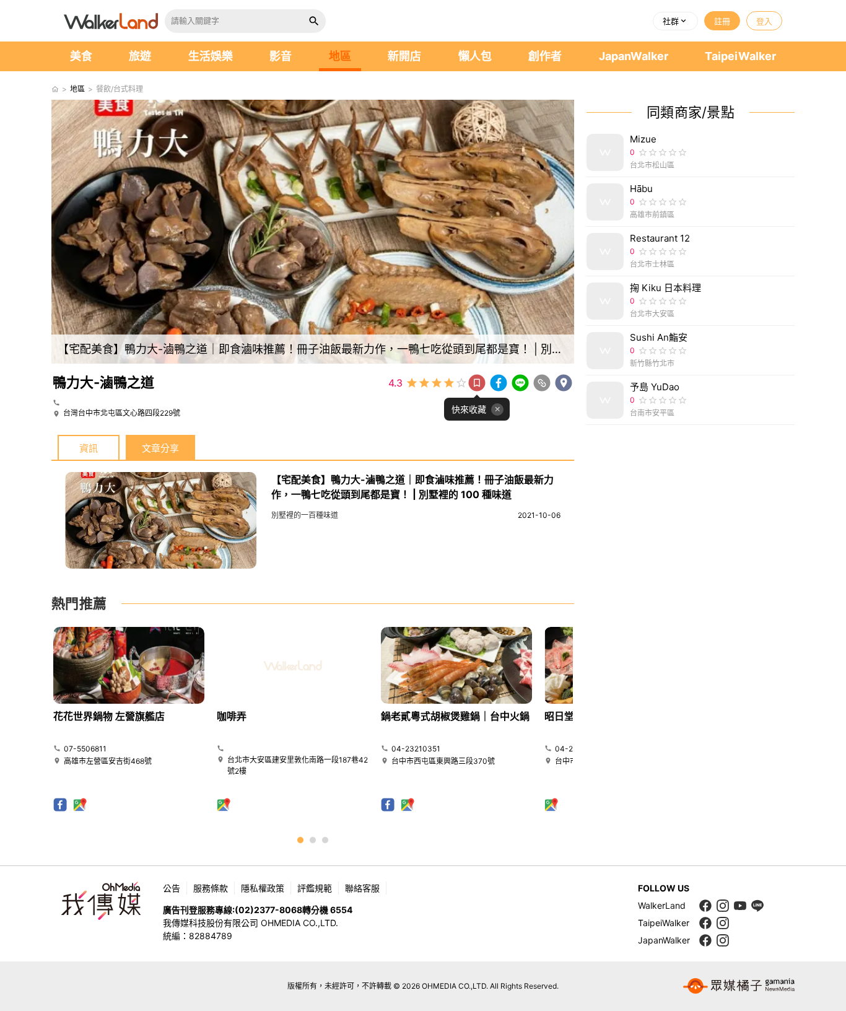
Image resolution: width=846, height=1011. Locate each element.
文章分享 (160, 448)
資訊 (88, 448)
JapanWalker (633, 56)
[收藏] (477, 383)
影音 (280, 56)
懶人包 (475, 56)
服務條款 (210, 888)
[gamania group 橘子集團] (739, 986)
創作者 (545, 56)
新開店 (404, 56)
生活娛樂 (210, 56)
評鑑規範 (314, 888)
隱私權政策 (262, 888)
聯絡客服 (362, 888)
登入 (764, 21)
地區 (340, 56)
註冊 (722, 21)
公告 (171, 888)
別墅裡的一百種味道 (304, 515)
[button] (675, 21)
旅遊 (140, 56)
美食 (81, 56)
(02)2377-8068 (268, 909)
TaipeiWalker (740, 56)
